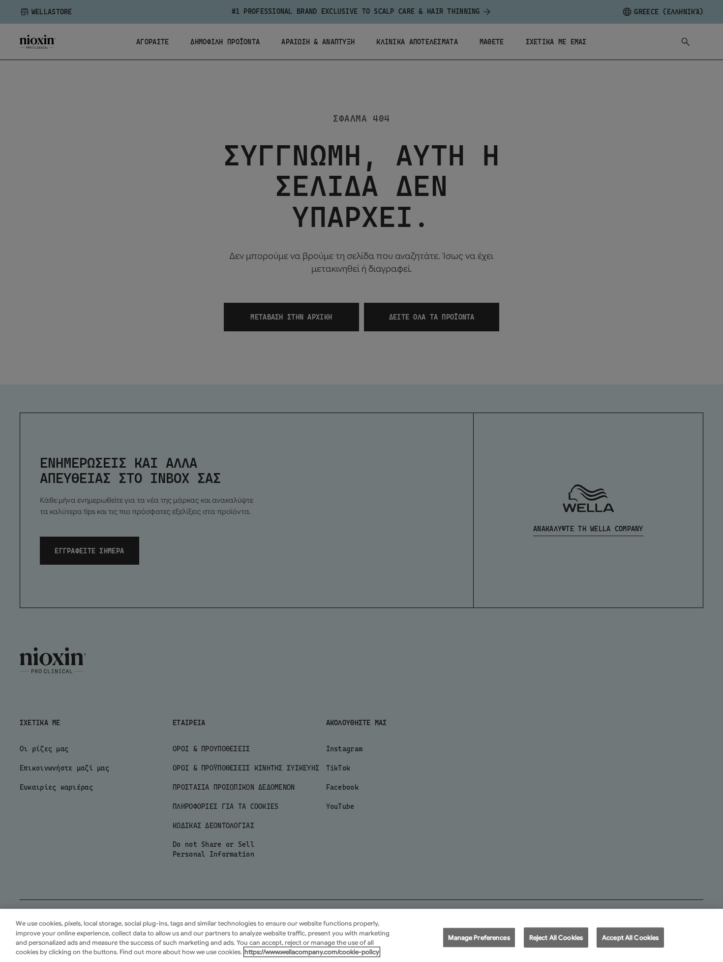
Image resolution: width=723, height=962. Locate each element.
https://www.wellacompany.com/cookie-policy (311, 952)
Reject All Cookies (556, 937)
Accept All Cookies (630, 937)
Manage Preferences (479, 937)
